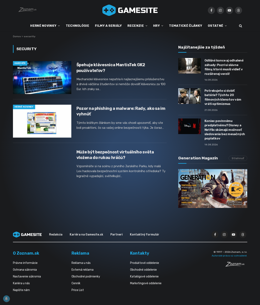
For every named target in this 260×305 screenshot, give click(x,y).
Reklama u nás (81, 263)
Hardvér (20, 63)
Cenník (76, 283)
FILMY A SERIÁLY (108, 26)
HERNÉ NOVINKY (43, 26)
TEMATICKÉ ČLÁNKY (185, 26)
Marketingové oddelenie (146, 283)
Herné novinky (24, 107)
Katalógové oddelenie (144, 276)
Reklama (80, 253)
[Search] (240, 25)
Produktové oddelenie (144, 263)
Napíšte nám (21, 290)
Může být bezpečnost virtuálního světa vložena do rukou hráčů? (115, 155)
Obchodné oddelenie (143, 269)
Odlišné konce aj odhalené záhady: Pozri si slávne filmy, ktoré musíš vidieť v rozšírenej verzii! (224, 67)
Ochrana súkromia (25, 269)
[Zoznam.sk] (236, 265)
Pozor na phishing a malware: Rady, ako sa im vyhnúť (120, 111)
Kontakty (139, 253)
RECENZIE (135, 26)
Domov (17, 36)
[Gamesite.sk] (130, 10)
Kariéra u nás (21, 283)
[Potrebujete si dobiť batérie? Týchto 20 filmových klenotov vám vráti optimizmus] (189, 96)
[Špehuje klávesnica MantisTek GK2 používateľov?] (42, 77)
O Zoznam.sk (26, 253)
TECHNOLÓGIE (77, 26)
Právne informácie (25, 263)
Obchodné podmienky (86, 276)
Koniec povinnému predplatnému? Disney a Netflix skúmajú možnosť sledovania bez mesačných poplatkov (225, 129)
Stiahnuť (238, 158)
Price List (78, 290)
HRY (156, 26)
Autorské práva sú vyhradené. (229, 255)
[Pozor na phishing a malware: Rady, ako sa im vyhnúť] (42, 121)
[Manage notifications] (6, 298)
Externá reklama (83, 269)
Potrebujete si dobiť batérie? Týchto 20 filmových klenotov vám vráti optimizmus (223, 97)
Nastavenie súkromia (27, 276)
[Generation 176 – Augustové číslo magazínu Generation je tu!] (212, 188)
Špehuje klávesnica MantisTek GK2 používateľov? (110, 67)
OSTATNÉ (215, 26)
